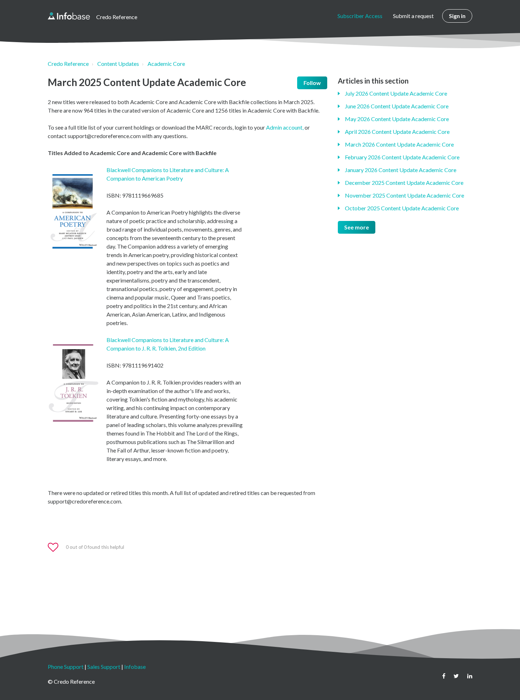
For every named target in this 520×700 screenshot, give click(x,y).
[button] (56, 547)
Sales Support (103, 666)
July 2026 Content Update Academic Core (396, 93)
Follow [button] (312, 82)
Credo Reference (68, 63)
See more (356, 227)
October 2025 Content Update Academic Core (402, 208)
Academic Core (166, 63)
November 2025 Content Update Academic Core (404, 195)
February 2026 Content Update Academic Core (402, 157)
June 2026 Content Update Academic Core (397, 106)
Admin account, (285, 127)
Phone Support (65, 666)
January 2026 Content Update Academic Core (400, 169)
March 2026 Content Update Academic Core (399, 144)
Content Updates (118, 63)
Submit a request (413, 15)
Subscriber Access (359, 15)
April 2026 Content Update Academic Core (397, 131)
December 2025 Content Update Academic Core (404, 182)
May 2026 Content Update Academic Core (397, 118)
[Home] (69, 15)
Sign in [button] (457, 15)
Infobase (135, 666)
